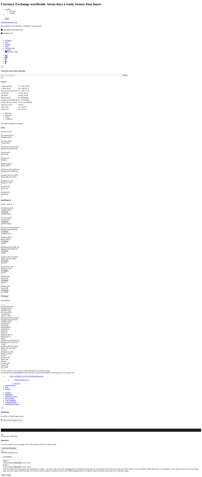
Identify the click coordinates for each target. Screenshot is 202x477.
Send (3, 475)
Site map (17, 383)
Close (8, 475)
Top (2, 434)
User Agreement (10, 400)
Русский (12, 11)
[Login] (6, 61)
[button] (7, 19)
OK (73, 373)
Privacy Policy (10, 398)
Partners (7, 389)
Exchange (8, 40)
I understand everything (9, 448)
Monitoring (9, 394)
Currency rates (10, 48)
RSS (6, 387)
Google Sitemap (10, 385)
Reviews (8, 44)
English (12, 13)
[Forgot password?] (5, 63)
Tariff (7, 46)
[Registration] (6, 59)
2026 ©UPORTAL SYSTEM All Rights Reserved (26, 376)
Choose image (7, 463)
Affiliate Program (11, 402)
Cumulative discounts (12, 404)
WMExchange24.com (21, 380)
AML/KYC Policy (11, 396)
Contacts (8, 50)
